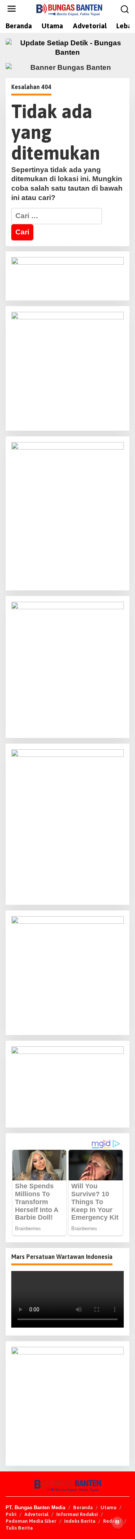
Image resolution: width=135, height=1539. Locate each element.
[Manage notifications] (117, 1522)
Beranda (83, 1507)
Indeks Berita (79, 1521)
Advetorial (36, 1514)
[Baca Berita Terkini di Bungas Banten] (67, 48)
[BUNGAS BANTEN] (69, 9)
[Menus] (12, 9)
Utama (108, 1507)
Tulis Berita (19, 1528)
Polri (11, 1514)
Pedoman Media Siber (31, 1521)
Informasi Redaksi (77, 1514)
